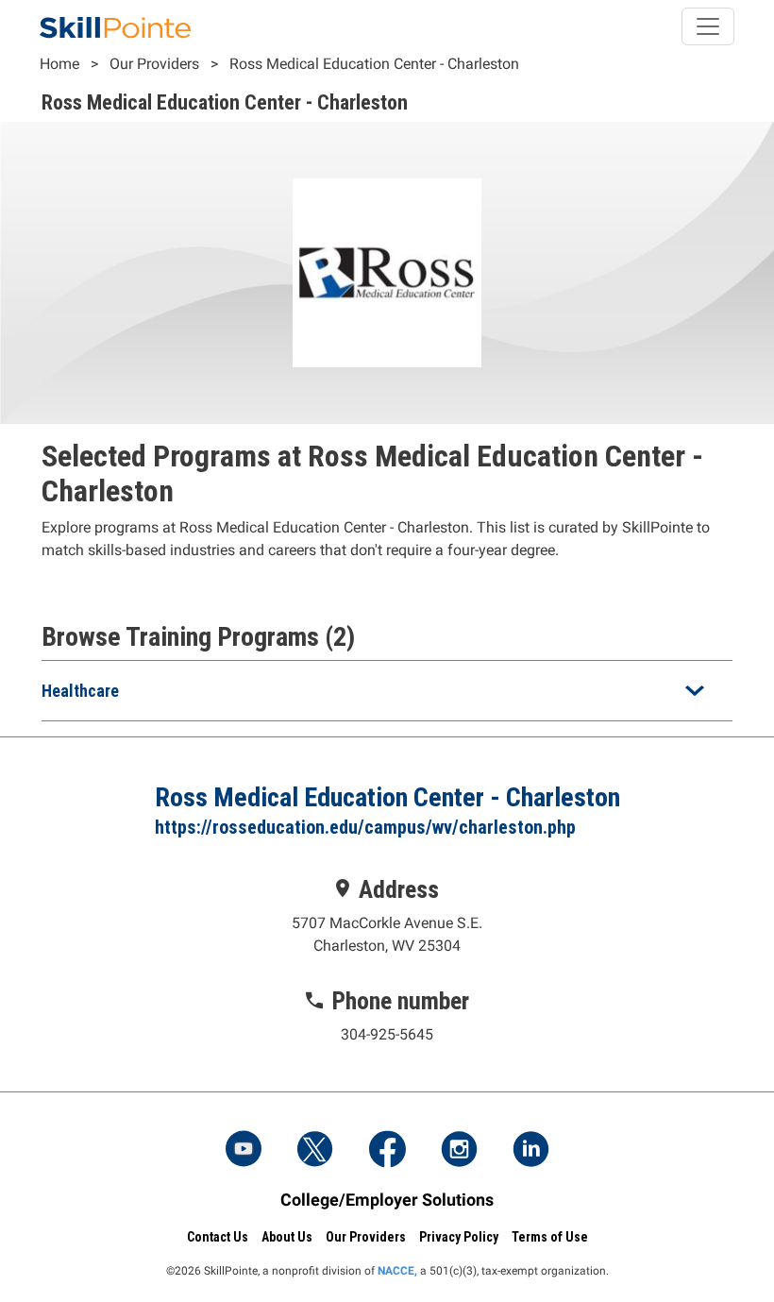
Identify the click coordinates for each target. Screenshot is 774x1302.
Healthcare (80, 691)
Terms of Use (550, 1236)
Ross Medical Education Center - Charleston (374, 64)
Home (59, 64)
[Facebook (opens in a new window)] (387, 1151)
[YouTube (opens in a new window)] (243, 1151)
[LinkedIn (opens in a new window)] (530, 1151)
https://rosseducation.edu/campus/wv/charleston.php (365, 827)
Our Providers (154, 64)
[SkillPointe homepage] (115, 26)
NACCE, (397, 1270)
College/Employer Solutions (387, 1199)
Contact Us (217, 1236)
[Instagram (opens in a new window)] (459, 1151)
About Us (286, 1236)
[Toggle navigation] (707, 26)
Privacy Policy (458, 1236)
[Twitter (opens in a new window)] (315, 1151)
